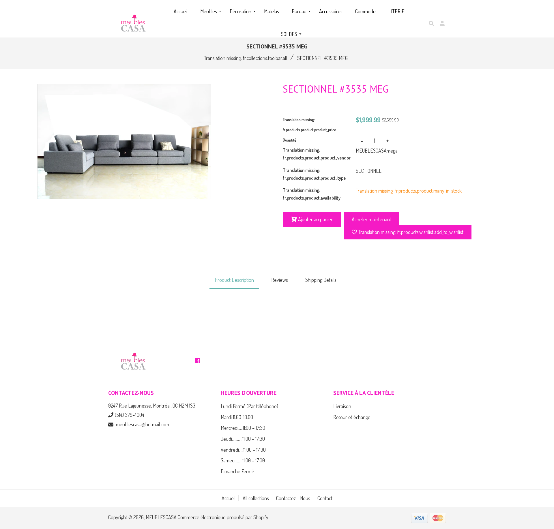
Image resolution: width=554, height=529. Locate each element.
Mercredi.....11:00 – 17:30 (243, 428)
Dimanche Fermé (237, 471)
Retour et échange (351, 417)
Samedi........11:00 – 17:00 (243, 460)
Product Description (234, 280)
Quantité (289, 140)
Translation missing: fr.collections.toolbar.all (245, 58)
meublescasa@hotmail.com (142, 424)
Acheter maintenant (371, 219)
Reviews (279, 280)
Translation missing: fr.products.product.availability (311, 194)
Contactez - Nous (293, 498)
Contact (324, 498)
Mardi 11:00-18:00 (237, 417)
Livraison (342, 406)
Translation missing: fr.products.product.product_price (309, 124)
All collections (256, 498)
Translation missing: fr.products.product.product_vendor (317, 154)
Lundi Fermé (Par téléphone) (249, 406)
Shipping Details (320, 280)
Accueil (228, 498)
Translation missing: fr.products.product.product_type (314, 174)
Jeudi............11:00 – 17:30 (243, 439)
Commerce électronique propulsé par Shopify (223, 517)
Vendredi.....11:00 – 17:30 (243, 450)
